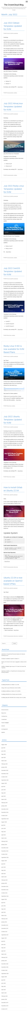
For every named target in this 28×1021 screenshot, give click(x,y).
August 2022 (4, 899)
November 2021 (4, 928)
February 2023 (4, 880)
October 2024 (4, 815)
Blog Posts (9, 335)
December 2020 (4, 963)
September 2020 (4, 973)
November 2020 (4, 967)
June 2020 (3, 983)
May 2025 (3, 793)
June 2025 (3, 789)
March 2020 (3, 992)
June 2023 (3, 867)
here (16, 385)
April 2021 (3, 951)
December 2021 (4, 925)
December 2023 (4, 847)
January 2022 (4, 922)
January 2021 (4, 960)
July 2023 (3, 863)
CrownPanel (20, 636)
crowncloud (15, 33)
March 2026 (3, 760)
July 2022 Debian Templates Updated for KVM (13, 26)
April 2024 (3, 834)
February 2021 (4, 957)
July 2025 (3, 786)
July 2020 (3, 980)
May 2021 (3, 947)
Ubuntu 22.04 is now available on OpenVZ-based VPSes (13, 580)
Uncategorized (4, 729)
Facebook (7, 398)
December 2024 (4, 809)
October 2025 (4, 776)
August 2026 (4, 744)
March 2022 (3, 915)
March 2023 (3, 876)
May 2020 (3, 986)
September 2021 (4, 934)
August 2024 (4, 822)
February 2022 (4, 918)
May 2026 (3, 754)
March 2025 (3, 799)
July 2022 (3, 902)
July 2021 (3, 941)
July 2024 (3, 825)
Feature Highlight (5, 722)
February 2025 (4, 802)
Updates (15, 92)
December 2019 (4, 1002)
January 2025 (4, 805)
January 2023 (4, 883)
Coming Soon (4, 716)
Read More (20, 87)
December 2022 (4, 886)
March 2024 (3, 838)
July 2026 (3, 747)
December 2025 (4, 770)
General (3, 725)
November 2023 (4, 851)
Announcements (10, 92)
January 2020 (4, 999)
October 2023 (4, 854)
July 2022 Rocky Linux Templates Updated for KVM (14, 189)
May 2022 (3, 909)
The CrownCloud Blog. (14, 5)
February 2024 (4, 841)
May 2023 (3, 870)
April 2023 (3, 873)
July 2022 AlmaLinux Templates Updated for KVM (13, 106)
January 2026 (4, 767)
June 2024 (3, 828)
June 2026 (3, 751)
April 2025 (3, 796)
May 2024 (3, 831)
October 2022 (4, 893)
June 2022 (3, 905)
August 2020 (4, 976)
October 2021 (4, 931)
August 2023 (4, 860)
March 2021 (3, 954)
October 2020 (4, 970)
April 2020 (3, 989)
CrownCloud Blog (13, 396)
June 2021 (3, 944)
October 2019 (4, 1009)
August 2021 (4, 938)
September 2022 (4, 896)
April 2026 (3, 757)
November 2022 (4, 889)
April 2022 (3, 912)
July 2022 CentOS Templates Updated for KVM (13, 271)
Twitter (19, 396)
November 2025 (4, 773)
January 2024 (4, 844)
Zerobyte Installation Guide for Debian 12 (10, 658)
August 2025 (4, 783)
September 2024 (4, 818)
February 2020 (4, 996)
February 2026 (4, 764)
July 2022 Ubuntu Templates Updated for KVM (13, 419)
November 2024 (4, 812)
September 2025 (4, 780)
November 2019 (4, 1005)
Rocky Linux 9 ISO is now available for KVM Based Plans (14, 349)
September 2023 (4, 857)
